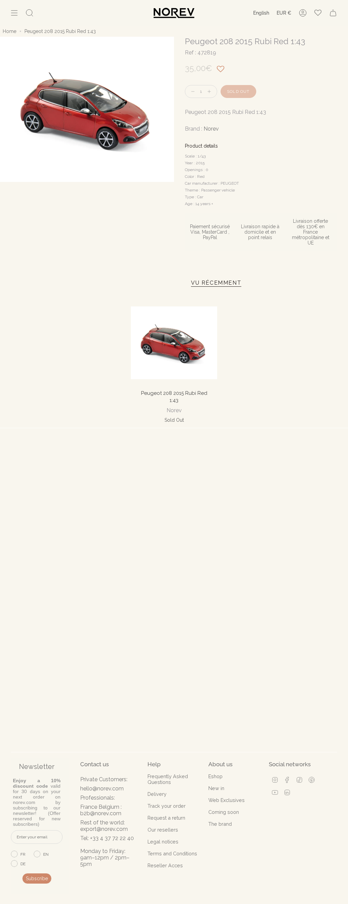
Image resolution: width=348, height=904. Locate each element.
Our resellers (162, 830)
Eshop (215, 776)
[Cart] (333, 13)
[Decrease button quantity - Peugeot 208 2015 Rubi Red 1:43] (191, 91)
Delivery (157, 794)
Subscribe (37, 878)
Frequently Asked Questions (167, 779)
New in (216, 788)
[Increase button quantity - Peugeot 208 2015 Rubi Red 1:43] (210, 91)
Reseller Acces (165, 865)
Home (9, 31)
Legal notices (162, 841)
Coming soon (223, 812)
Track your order (166, 806)
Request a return (166, 818)
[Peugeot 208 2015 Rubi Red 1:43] (174, 342)
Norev (211, 128)
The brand (220, 824)
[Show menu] (14, 13)
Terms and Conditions (172, 853)
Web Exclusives (226, 800)
